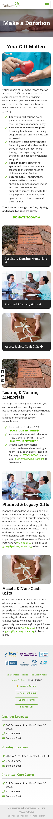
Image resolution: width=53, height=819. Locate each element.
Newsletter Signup (27, 692)
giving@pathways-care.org (29, 458)
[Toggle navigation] (47, 4)
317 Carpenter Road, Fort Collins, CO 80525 (26, 785)
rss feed (33, 815)
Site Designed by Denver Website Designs (26, 808)
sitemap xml (22, 815)
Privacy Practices (18, 680)
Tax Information (12, 674)
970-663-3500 (30, 455)
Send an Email (13, 738)
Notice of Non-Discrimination (35, 674)
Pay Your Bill (26, 706)
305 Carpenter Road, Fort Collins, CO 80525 (26, 727)
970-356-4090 (13, 760)
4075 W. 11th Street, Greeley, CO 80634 (27, 756)
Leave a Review (28, 686)
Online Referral (27, 699)
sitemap (11, 815)
